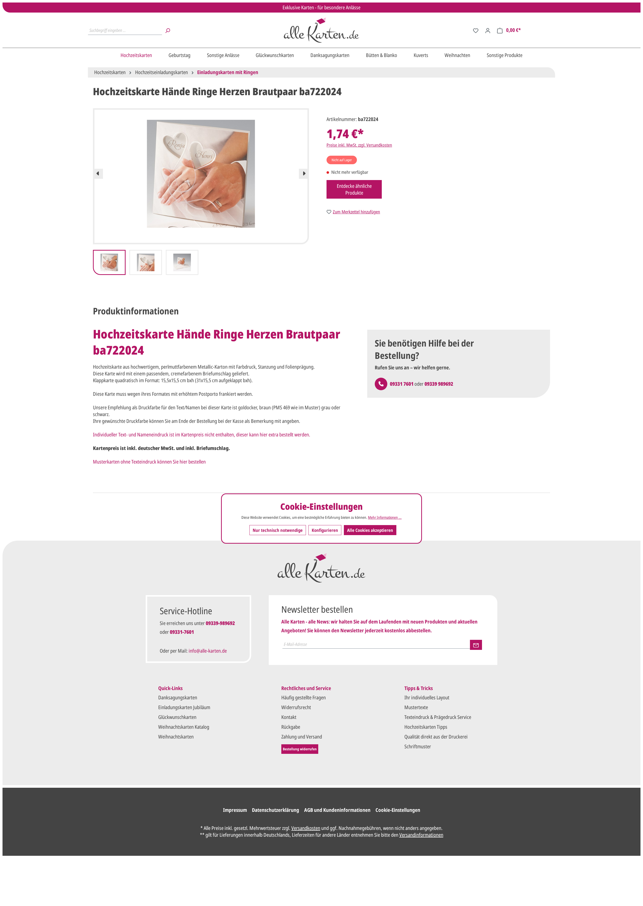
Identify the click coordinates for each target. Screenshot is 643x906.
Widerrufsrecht (296, 707)
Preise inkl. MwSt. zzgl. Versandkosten (359, 145)
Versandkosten (305, 828)
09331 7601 (401, 383)
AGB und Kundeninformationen (337, 810)
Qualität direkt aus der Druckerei (436, 736)
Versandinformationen (421, 834)
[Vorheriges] (98, 174)
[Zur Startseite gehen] (321, 30)
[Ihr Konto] (488, 30)
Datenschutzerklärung (275, 810)
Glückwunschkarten (177, 717)
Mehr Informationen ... (385, 517)
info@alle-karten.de (208, 650)
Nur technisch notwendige (278, 530)
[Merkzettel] (476, 30)
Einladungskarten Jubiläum (184, 707)
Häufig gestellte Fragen (303, 697)
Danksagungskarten (177, 697)
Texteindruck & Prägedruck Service (437, 717)
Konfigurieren (325, 530)
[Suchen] (167, 30)
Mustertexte (416, 707)
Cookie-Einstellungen (398, 810)
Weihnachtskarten (176, 736)
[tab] (136, 311)
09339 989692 (438, 383)
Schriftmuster (417, 746)
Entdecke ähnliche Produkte (354, 189)
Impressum (235, 810)
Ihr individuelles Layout (426, 697)
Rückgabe (290, 726)
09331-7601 (182, 632)
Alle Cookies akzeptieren (370, 530)
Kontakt (288, 717)
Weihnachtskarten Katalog (183, 726)
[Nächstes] (304, 174)
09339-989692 (220, 623)
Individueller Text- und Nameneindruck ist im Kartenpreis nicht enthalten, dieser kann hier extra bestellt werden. (201, 434)
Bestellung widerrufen (300, 749)
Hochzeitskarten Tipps (425, 726)
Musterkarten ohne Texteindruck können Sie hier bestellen (149, 461)
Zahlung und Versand (301, 736)
